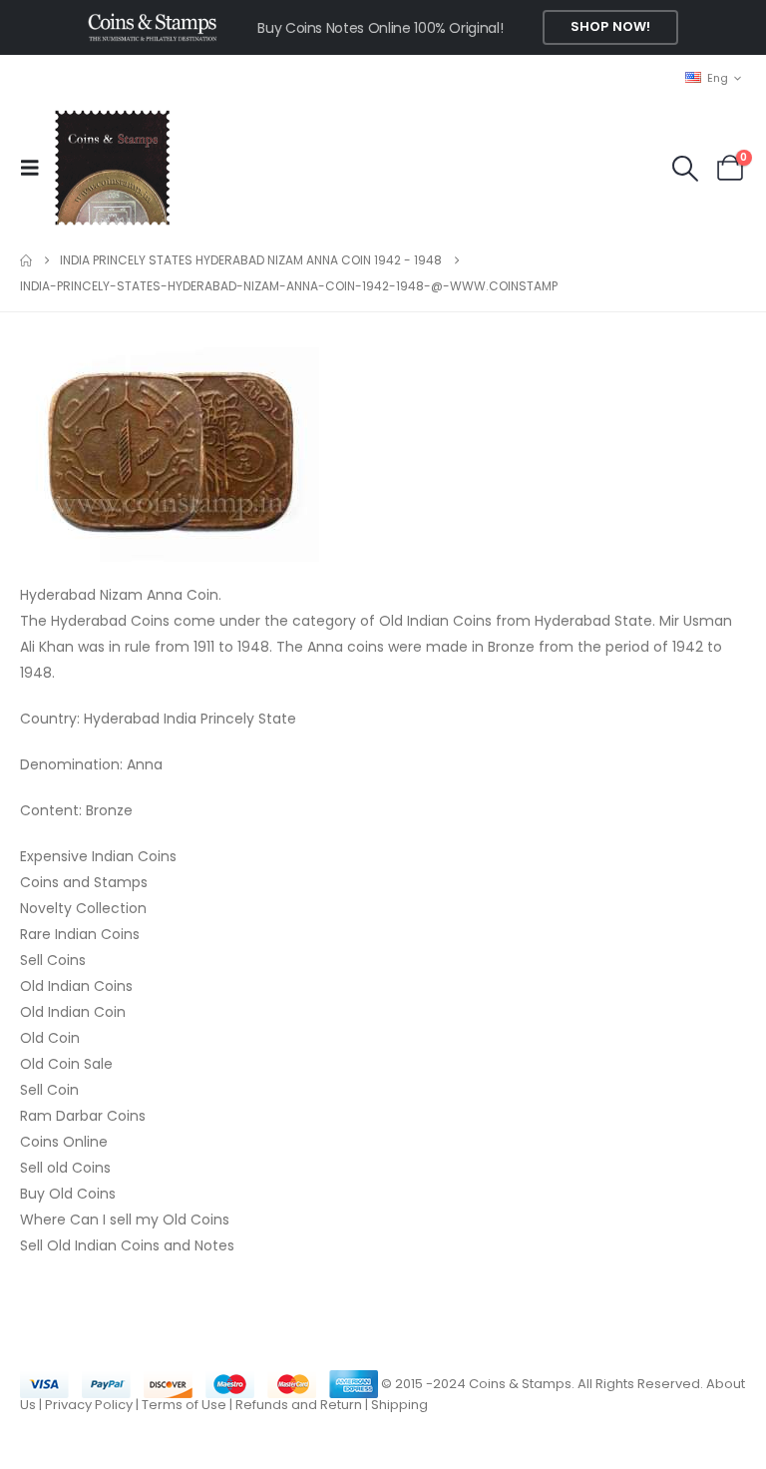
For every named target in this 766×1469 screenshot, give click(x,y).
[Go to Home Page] (26, 260)
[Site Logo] (112, 168)
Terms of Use (184, 1404)
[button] (36, 168)
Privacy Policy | (93, 1404)
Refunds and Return (298, 1404)
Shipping (399, 1404)
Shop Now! (610, 26)
